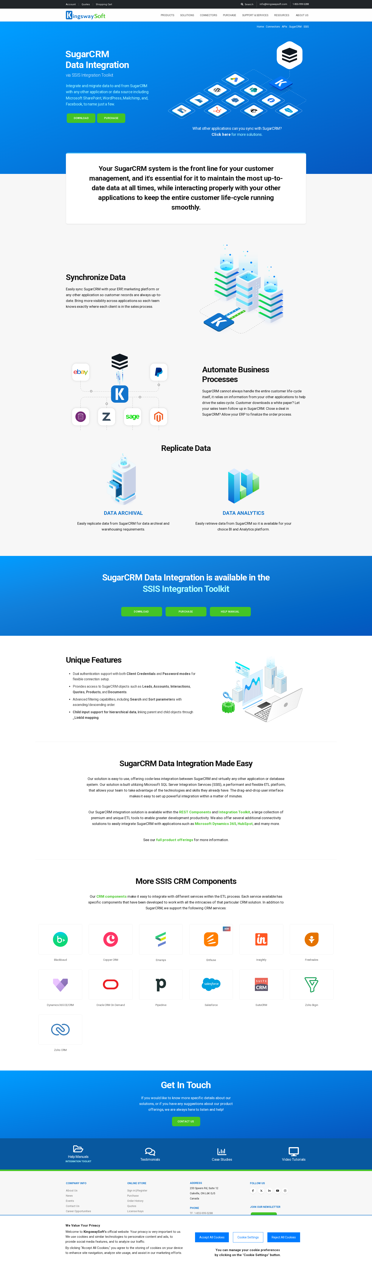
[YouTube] (277, 1191)
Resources (282, 15)
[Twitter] (261, 1191)
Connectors (208, 15)
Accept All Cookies (212, 1237)
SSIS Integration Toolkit (186, 589)
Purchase (229, 15)
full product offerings (174, 840)
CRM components (111, 896)
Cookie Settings (248, 1237)
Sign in (131, 1190)
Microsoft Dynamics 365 (215, 824)
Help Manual (230, 611)
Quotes (86, 4)
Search (248, 4)
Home (260, 26)
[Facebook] (253, 1191)
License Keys (135, 1211)
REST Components (195, 812)
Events (70, 1200)
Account (71, 4)
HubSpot (245, 824)
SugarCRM (295, 26)
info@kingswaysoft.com (273, 4)
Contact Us (186, 1121)
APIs (284, 26)
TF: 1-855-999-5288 (201, 1213)
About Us (302, 15)
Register (142, 1190)
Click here (221, 134)
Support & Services (255, 15)
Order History (135, 1200)
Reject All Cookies (284, 1237)
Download (81, 118)
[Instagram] (285, 1191)
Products (167, 15)
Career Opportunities (78, 1211)
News (69, 1195)
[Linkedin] (269, 1191)
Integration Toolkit (234, 812)
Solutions (187, 15)
